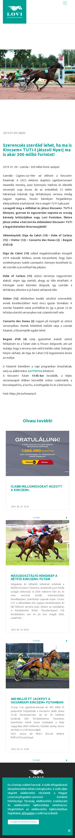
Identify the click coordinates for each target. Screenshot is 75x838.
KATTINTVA (35, 371)
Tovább (36, 518)
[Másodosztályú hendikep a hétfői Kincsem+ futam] (37, 542)
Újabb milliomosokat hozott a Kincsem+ (36, 488)
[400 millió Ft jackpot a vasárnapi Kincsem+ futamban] (37, 665)
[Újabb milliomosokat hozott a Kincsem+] (37, 453)
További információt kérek (23, 822)
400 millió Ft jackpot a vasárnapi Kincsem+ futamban (37, 700)
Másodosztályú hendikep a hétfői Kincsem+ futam (34, 577)
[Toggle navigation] (65, 3)
